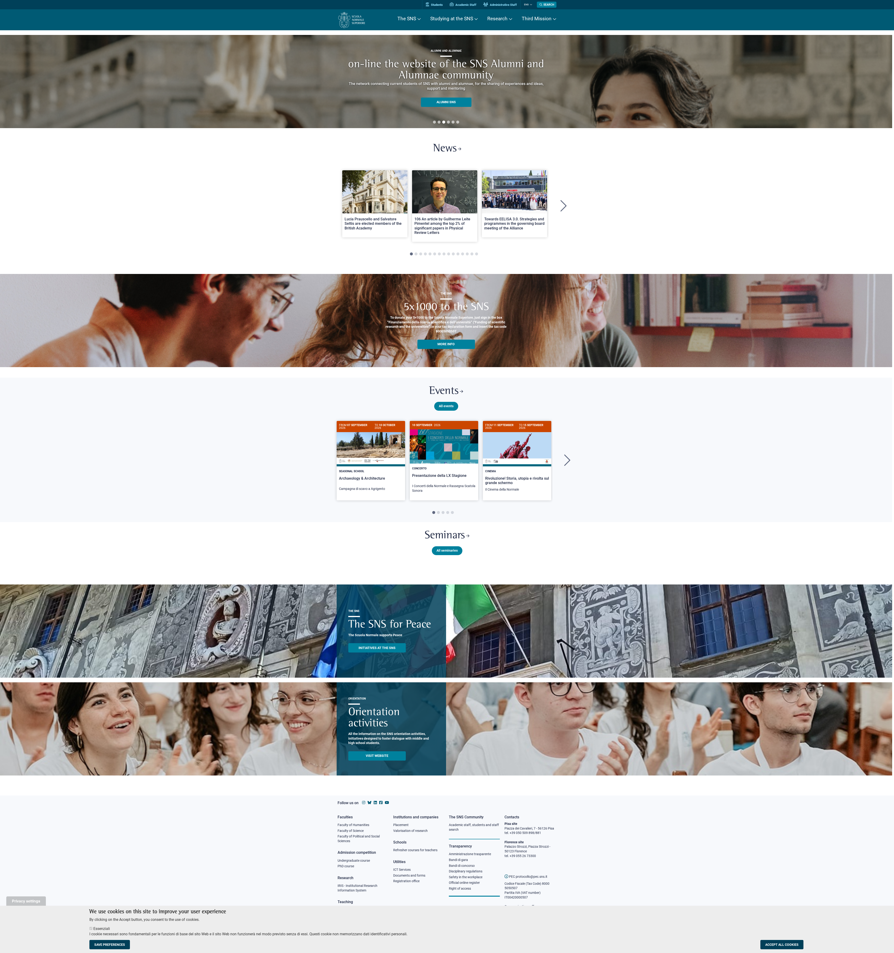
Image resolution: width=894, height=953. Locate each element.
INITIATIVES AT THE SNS (377, 648)
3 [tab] (443, 122)
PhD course (346, 866)
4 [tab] (448, 122)
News (445, 148)
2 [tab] (439, 122)
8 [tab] (444, 254)
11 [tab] (458, 254)
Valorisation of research (410, 831)
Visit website (377, 756)
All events (446, 406)
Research (497, 18)
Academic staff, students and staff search (474, 827)
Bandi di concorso (462, 866)
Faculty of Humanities (353, 825)
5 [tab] (453, 122)
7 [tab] (439, 254)
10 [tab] (453, 254)
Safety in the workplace (465, 877)
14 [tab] (472, 254)
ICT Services (402, 869)
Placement (401, 825)
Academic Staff (465, 5)
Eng (526, 4)
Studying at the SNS (451, 18)
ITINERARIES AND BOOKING (446, 103)
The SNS (406, 18)
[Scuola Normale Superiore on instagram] (363, 802)
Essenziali (101, 928)
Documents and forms (409, 875)
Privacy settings (26, 901)
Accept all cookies (782, 944)
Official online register (464, 883)
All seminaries (447, 550)
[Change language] (530, 4)
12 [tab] (462, 254)
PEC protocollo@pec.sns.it (527, 876)
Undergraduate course (354, 860)
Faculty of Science (351, 831)
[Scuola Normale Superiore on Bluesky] (369, 802)
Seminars (445, 535)
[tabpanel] (446, 81)
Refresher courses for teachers (415, 850)
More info (446, 344)
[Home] (352, 20)
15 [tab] (476, 254)
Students (436, 5)
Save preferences (109, 944)
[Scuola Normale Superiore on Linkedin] (375, 802)
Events (444, 391)
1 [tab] (434, 122)
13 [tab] (467, 254)
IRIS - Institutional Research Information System (357, 888)
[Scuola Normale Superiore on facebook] (381, 802)
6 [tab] (457, 122)
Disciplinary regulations (465, 871)
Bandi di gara (458, 860)
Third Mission (537, 18)
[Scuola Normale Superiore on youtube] (387, 802)
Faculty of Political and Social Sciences (359, 838)
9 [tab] (448, 254)
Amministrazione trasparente (470, 854)
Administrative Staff (503, 5)
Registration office (406, 881)
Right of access (460, 888)
